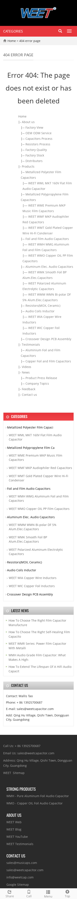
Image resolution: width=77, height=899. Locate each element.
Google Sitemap (17, 885)
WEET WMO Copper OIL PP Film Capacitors (39, 509)
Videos (26, 367)
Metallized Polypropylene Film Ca (31, 448)
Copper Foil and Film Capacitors (48, 361)
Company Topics (37, 383)
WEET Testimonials (19, 844)
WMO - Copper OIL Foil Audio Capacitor (34, 803)
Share (10, 896)
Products (28, 166)
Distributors (34, 161)
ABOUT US (13, 815)
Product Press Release (41, 378)
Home (11, 41)
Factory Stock (34, 155)
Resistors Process (37, 144)
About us (28, 122)
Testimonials (31, 344)
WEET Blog (13, 829)
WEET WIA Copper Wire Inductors (32, 578)
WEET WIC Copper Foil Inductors (32, 586)
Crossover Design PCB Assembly (48, 339)
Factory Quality (36, 150)
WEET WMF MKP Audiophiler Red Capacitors (40, 468)
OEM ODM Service (38, 133)
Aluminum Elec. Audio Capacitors (49, 267)
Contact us (29, 395)
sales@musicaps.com (21, 863)
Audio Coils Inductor (40, 311)
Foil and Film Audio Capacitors (47, 239)
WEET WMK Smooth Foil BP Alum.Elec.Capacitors (28, 539)
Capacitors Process (38, 139)
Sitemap (19, 773)
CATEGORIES (13, 31)
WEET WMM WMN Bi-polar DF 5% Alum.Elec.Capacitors (32, 527)
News (26, 372)
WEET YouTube (17, 837)
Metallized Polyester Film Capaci (30, 427)
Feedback (28, 389)
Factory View (34, 127)
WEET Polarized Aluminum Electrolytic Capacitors (36, 552)
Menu (48, 896)
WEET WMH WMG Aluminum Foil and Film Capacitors (39, 498)
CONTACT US (15, 856)
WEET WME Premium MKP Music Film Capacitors (35, 457)
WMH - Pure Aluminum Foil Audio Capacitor (37, 796)
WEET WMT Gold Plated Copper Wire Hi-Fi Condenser (38, 478)
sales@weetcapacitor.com (24, 870)
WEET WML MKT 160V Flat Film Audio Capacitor (35, 437)
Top (67, 896)
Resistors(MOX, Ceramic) (42, 306)
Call (29, 896)
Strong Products (21, 789)
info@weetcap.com (20, 877)
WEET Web (14, 822)
